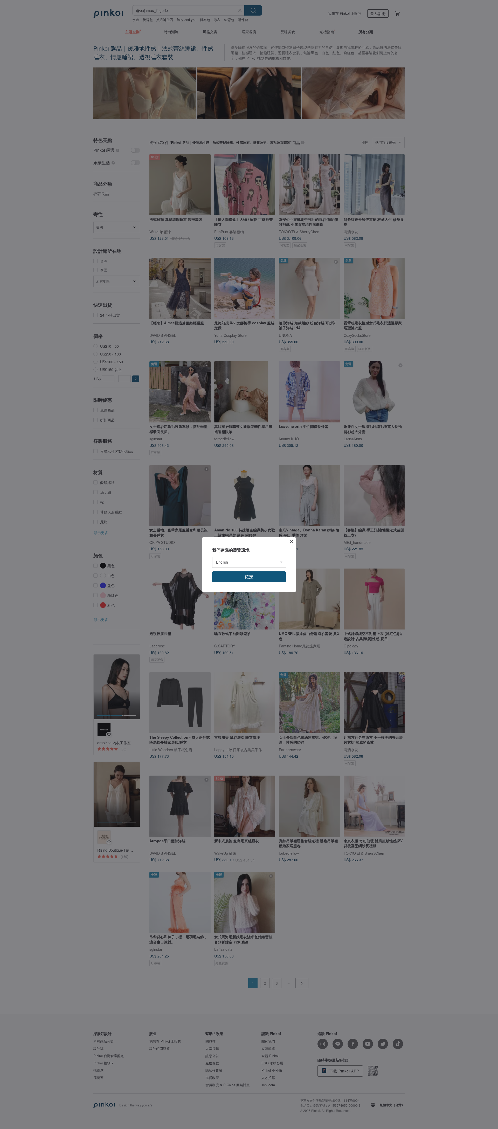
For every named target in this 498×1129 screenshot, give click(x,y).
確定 (249, 577)
